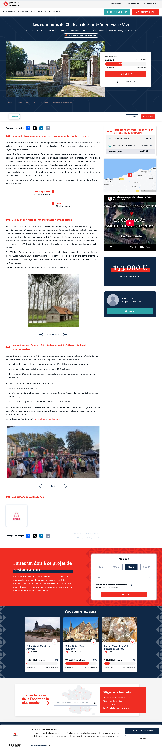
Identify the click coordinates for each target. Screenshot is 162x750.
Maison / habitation (41, 103)
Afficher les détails (39, 745)
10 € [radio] (101, 567)
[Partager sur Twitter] (34, 128)
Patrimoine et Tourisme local (62, 103)
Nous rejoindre (116, 4)
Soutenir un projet (147, 11)
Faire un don (126, 73)
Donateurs (109, 67)
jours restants (140, 67)
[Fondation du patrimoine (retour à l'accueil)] (11, 4)
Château (10, 103)
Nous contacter (133, 4)
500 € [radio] (146, 567)
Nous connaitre (9, 12)
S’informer (56, 12)
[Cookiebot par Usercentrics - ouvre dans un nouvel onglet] (15, 745)
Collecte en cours (23, 103)
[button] (47, 334)
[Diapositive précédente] (41, 334)
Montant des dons (111, 56)
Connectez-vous (152, 4)
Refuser (142, 738)
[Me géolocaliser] (95, 702)
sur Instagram (55, 419)
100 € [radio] (116, 567)
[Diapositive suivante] (65, 334)
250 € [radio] (131, 567)
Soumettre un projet (117, 11)
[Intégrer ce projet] (48, 128)
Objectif (140, 60)
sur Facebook (40, 419)
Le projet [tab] (14, 116)
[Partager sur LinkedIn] (41, 128)
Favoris (133, 116)
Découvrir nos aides (27, 12)
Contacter (130, 311)
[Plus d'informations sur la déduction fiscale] (131, 585)
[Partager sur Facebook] (28, 128)
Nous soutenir (43, 12)
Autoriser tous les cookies (142, 731)
